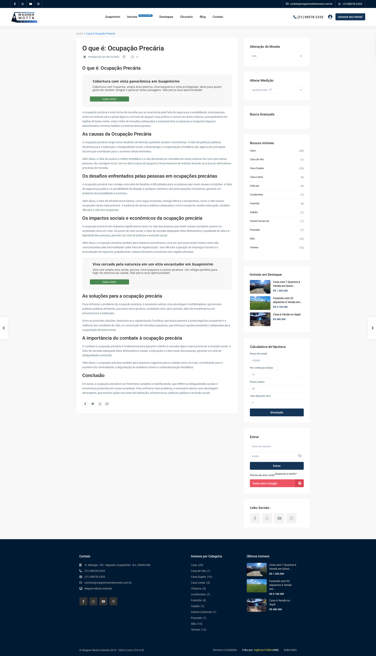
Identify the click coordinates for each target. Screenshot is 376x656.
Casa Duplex (257, 168)
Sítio (252, 238)
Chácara (254, 185)
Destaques (166, 17)
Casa (253, 150)
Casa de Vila (257, 159)
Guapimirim (112, 17)
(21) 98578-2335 (310, 17)
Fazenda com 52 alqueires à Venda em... (280, 585)
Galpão (254, 212)
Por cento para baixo (261, 367)
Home (79, 33)
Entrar (277, 465)
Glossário (186, 17)
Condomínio (256, 194)
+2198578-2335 (352, 3)
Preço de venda (258, 353)
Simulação (276, 412)
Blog (203, 17)
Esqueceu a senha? (286, 473)
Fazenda (254, 203)
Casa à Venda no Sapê (287, 314)
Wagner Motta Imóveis (98, 588)
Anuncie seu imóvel (350, 16)
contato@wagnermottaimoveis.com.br (108, 582)
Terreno (254, 247)
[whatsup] (23, 4)
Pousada (255, 229)
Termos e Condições (225, 650)
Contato (218, 17)
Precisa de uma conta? (262, 475)
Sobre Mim (290, 650)
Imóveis (139, 17)
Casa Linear (256, 176)
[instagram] (38, 4)
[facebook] (15, 4)
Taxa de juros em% (260, 396)
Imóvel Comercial (259, 221)
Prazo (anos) (257, 382)
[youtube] (30, 4)
